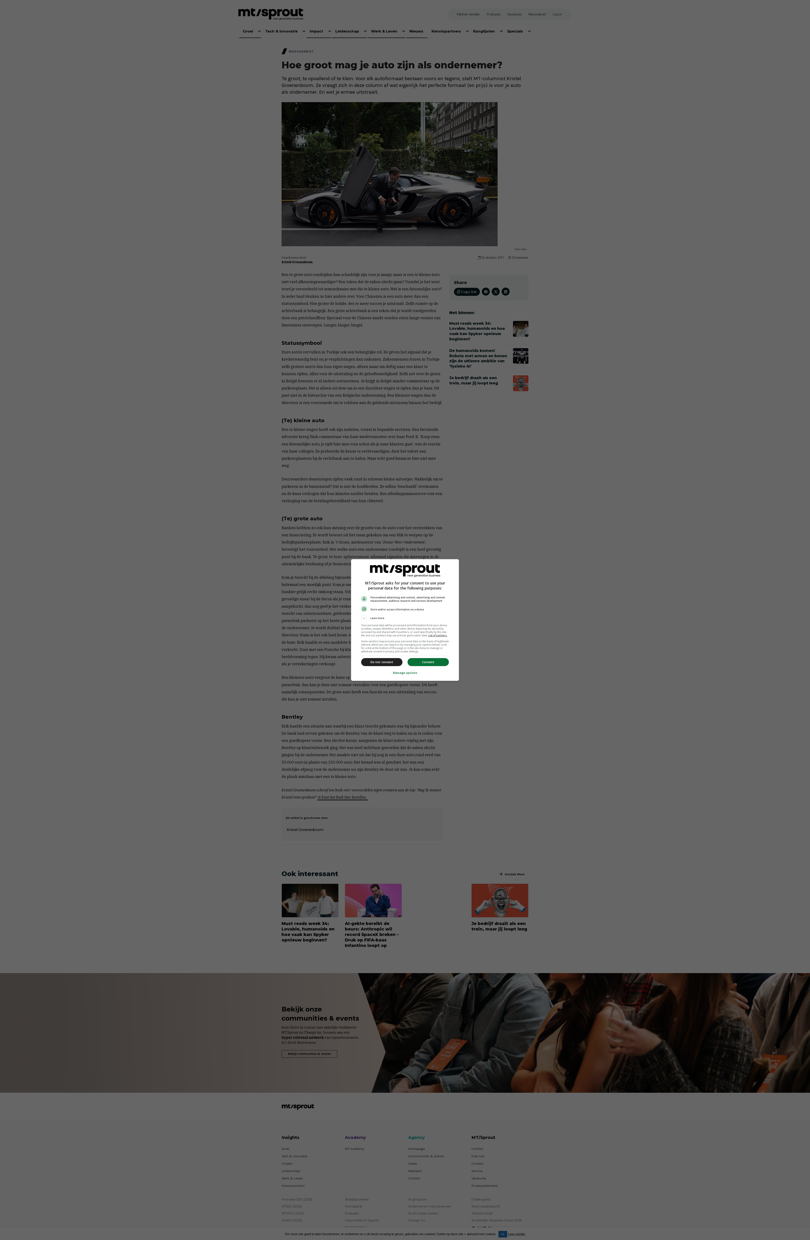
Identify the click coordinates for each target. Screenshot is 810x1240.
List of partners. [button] (437, 635)
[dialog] (405, 620)
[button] (405, 618)
